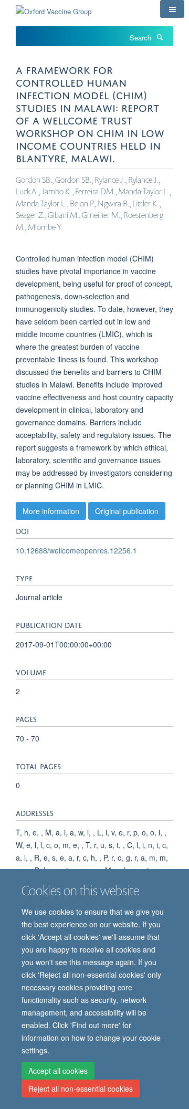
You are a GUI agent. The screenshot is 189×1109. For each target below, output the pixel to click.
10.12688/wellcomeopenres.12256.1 (76, 550)
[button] (172, 9)
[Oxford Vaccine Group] (53, 8)
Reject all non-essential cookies (80, 1088)
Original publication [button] (127, 511)
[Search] (159, 37)
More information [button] (51, 511)
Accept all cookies (58, 1070)
